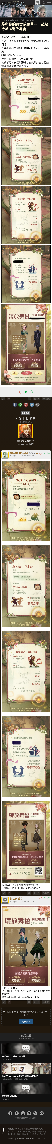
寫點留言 (26, 1021)
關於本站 (10, 1138)
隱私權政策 (31, 1138)
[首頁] (13, 9)
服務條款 (20, 1138)
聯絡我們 (41, 1138)
